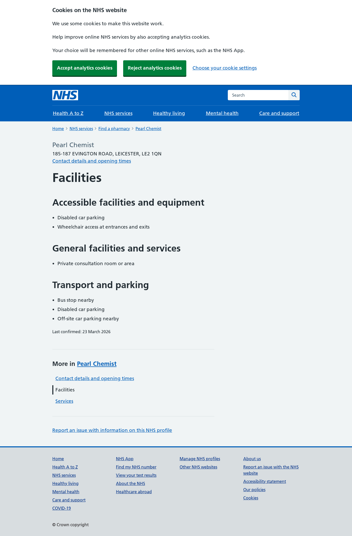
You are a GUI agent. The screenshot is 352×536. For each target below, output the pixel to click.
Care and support (279, 113)
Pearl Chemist (148, 128)
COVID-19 (61, 508)
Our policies (254, 489)
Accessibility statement (264, 481)
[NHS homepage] (65, 95)
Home (58, 128)
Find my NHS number (136, 467)
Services (64, 401)
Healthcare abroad (134, 491)
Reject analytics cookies (155, 68)
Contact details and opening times (91, 161)
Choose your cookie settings (224, 68)
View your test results (136, 475)
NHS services (118, 113)
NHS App (124, 458)
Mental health (222, 113)
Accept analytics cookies (84, 68)
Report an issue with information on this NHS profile (112, 430)
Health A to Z (68, 113)
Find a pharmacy (114, 128)
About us (252, 458)
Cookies (250, 497)
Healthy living (169, 113)
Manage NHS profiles (200, 458)
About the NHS (130, 483)
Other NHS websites (198, 467)
